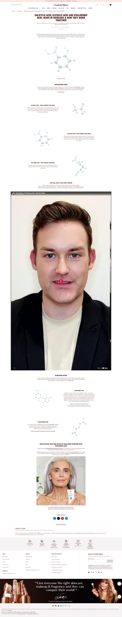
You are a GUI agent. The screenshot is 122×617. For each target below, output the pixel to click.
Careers (4, 562)
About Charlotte (6, 559)
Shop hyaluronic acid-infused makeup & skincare (79, 405)
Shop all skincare (61, 78)
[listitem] (34, 8)
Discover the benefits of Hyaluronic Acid (79, 403)
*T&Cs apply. (90, 565)
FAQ (27, 564)
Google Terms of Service (31, 613)
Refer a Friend (54, 556)
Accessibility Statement (56, 572)
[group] (31, 543)
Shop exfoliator (61, 91)
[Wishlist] (103, 4)
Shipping (27, 559)
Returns (27, 562)
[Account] (100, 4)
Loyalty (97, 4)
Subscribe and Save (55, 559)
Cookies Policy (6, 567)
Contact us (10, 610)
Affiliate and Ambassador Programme (59, 564)
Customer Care (29, 556)
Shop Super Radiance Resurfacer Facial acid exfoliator (61, 507)
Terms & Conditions (17, 612)
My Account (28, 567)
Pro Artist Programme (55, 562)
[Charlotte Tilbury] (61, 4)
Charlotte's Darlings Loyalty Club (32, 570)
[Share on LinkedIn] (66, 518)
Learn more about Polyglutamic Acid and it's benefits (43, 431)
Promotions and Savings (56, 567)
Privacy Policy (5, 564)
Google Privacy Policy (22, 613)
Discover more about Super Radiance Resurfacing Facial (61, 508)
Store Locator (5, 556)
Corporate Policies (25, 612)
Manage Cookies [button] (33, 612)
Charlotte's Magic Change (56, 570)
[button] (106, 4)
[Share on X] (58, 518)
